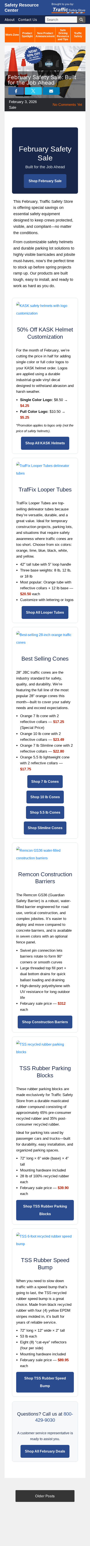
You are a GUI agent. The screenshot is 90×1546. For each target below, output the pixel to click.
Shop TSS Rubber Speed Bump (45, 1382)
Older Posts (45, 1495)
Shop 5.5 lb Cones (45, 812)
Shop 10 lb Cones (45, 797)
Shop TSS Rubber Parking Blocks (45, 1210)
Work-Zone (12, 34)
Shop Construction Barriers (45, 1022)
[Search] (81, 19)
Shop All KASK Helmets (45, 443)
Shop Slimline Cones (45, 828)
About (10, 19)
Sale (12, 107)
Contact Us (27, 19)
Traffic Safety (78, 35)
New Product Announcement (45, 35)
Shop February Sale (45, 181)
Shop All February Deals (45, 1451)
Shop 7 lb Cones (45, 781)
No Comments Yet (67, 105)
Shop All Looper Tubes (45, 612)
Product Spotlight (27, 35)
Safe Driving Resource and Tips (63, 35)
